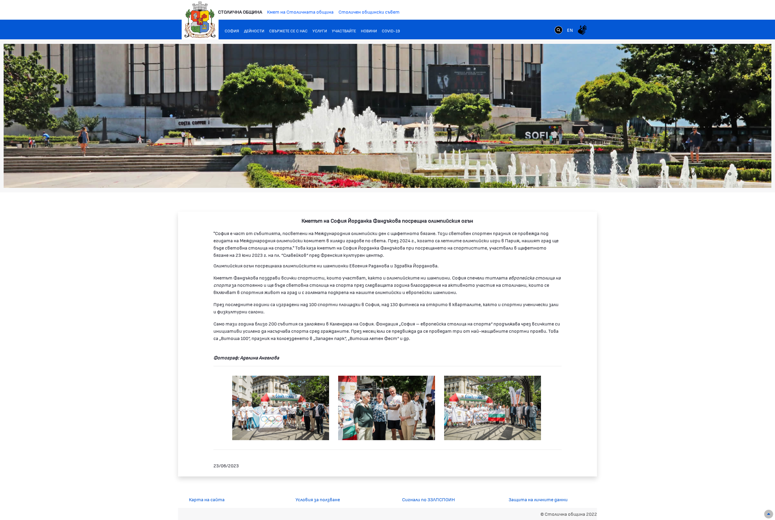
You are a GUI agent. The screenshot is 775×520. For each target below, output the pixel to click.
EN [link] (570, 30)
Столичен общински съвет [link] (369, 12)
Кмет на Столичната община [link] (300, 12)
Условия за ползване (317, 499)
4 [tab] (711, 173)
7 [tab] (729, 173)
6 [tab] (723, 173)
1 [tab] (693, 173)
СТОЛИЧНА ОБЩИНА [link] (240, 12)
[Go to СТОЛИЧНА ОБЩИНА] (200, 19)
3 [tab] (705, 173)
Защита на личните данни (538, 499)
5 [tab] (717, 173)
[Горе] (768, 514)
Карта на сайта (207, 499)
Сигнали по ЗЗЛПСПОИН (428, 499)
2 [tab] (699, 173)
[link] (558, 29)
